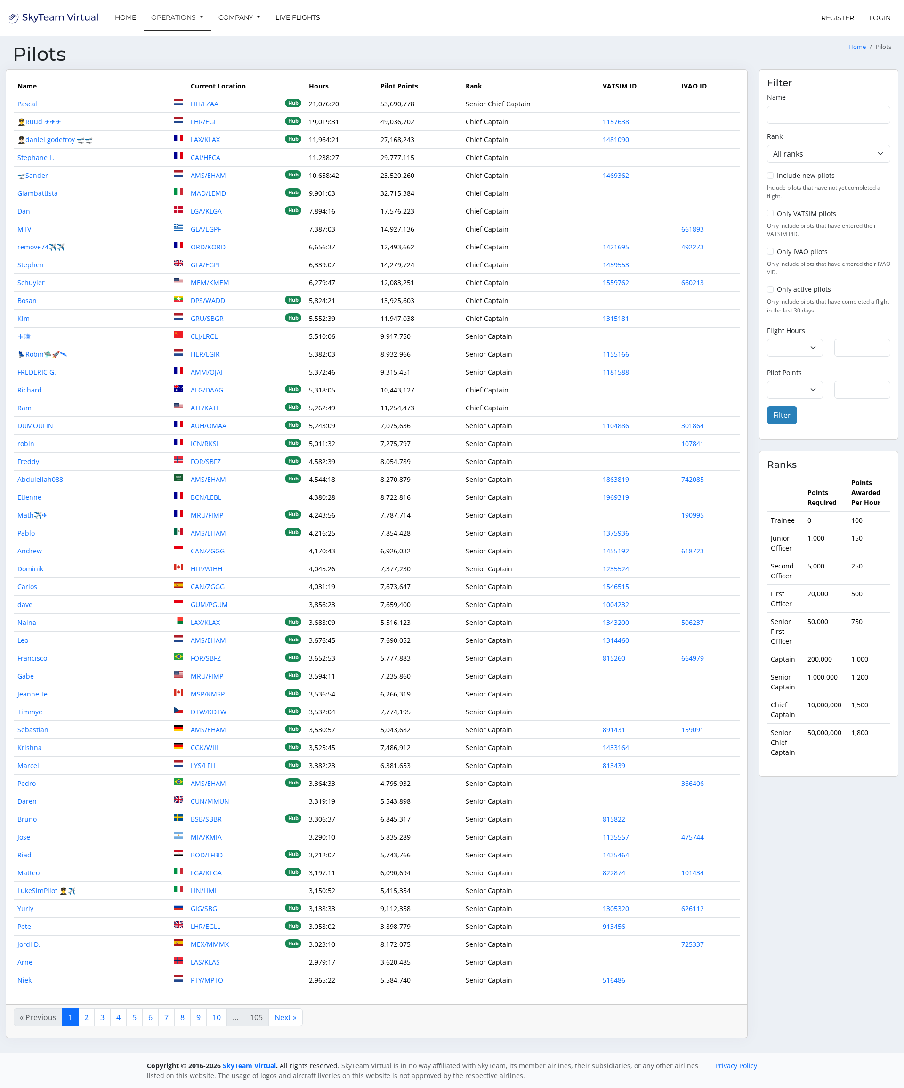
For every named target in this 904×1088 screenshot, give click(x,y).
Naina (26, 622)
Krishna (29, 747)
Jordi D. (28, 944)
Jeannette (32, 693)
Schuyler (31, 282)
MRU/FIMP (207, 515)
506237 (692, 622)
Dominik (30, 568)
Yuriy (25, 908)
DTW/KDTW (208, 711)
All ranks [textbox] (788, 154)
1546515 (616, 586)
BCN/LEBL (206, 497)
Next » (285, 1017)
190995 (692, 515)
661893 (692, 228)
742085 (692, 479)
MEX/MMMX (210, 944)
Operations (174, 17)
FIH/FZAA (204, 103)
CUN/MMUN (210, 801)
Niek (24, 980)
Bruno (27, 819)
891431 (614, 729)
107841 (692, 443)
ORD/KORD (208, 246)
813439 (614, 765)
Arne (24, 962)
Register (837, 18)
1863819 (616, 479)
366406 (692, 783)
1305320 (616, 908)
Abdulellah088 (40, 479)
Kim (23, 318)
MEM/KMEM (210, 282)
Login (880, 18)
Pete (24, 926)
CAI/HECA (205, 157)
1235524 (616, 568)
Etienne (29, 497)
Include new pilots (806, 175)
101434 (692, 872)
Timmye (29, 711)
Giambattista (37, 193)
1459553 (616, 264)
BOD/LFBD (207, 854)
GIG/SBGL (205, 908)
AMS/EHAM (208, 175)
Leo (22, 640)
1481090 (616, 139)
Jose (23, 836)
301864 (692, 425)
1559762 (616, 282)
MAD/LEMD (208, 193)
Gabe (25, 676)
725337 (692, 944)
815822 (614, 819)
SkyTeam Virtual (249, 1065)
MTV (24, 228)
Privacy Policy (736, 1065)
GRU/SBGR (207, 318)
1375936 (616, 532)
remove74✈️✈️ (41, 246)
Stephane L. (36, 157)
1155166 (616, 354)
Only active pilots (804, 289)
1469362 (616, 175)
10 (216, 1017)
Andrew (29, 550)
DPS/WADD (208, 300)
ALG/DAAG (207, 389)
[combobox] (828, 154)
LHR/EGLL (205, 121)
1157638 (616, 121)
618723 (692, 550)
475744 (692, 836)
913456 (614, 926)
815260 (614, 658)
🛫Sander (32, 175)
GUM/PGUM (209, 604)
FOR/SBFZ (206, 461)
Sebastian (32, 729)
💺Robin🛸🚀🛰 (42, 354)
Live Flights (297, 17)
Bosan (27, 300)
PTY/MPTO (207, 980)
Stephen (30, 264)
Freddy (28, 461)
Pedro (26, 783)
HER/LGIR (205, 354)
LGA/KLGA (206, 211)
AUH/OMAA (208, 425)
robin (25, 443)
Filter (782, 415)
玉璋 (24, 336)
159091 (692, 729)
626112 (692, 908)
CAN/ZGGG (208, 550)
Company (236, 17)
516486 (614, 980)
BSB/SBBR (206, 819)
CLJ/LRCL (204, 336)
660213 (692, 282)
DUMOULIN (35, 425)
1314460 (616, 640)
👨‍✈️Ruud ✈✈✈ (39, 121)
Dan (23, 211)
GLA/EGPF (206, 228)
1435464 (616, 854)
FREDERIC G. (36, 372)
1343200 (616, 622)
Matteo (28, 872)
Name (776, 97)
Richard (29, 389)
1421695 (616, 246)
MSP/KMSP (208, 693)
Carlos (27, 586)
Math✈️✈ (32, 515)
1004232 (616, 604)
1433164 (616, 747)
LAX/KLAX (205, 139)
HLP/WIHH (206, 568)
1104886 (616, 425)
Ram (24, 407)
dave (24, 604)
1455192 (616, 550)
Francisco (32, 658)
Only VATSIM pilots (806, 213)
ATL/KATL (205, 407)
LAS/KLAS (205, 962)
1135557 (616, 836)
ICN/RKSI (204, 443)
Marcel (28, 765)
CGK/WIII (204, 747)
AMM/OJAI (207, 372)
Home (125, 17)
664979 (692, 658)
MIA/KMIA (206, 836)
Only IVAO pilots (802, 251)
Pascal (27, 103)
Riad (24, 854)
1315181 (616, 318)
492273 (692, 246)
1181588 (616, 372)
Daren (27, 801)
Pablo (26, 532)
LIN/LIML (204, 890)
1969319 (616, 497)
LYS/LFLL (204, 765)
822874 (614, 872)
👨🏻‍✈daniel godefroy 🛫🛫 (55, 139)
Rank (775, 136)
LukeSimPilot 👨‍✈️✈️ (46, 890)
